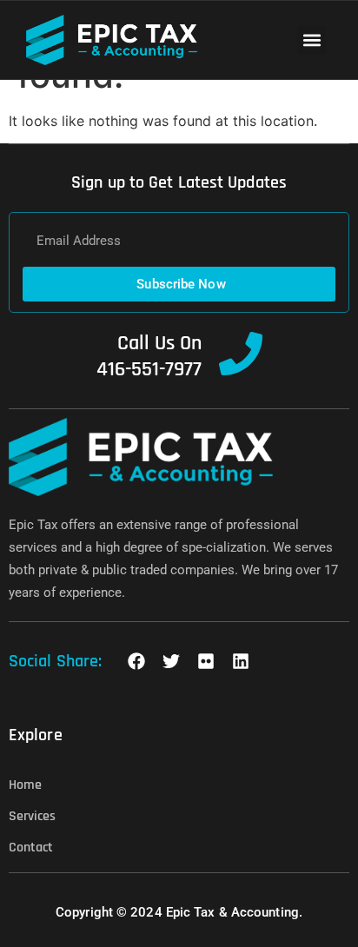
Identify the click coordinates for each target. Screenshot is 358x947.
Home (25, 785)
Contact (31, 847)
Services (32, 816)
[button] (311, 40)
